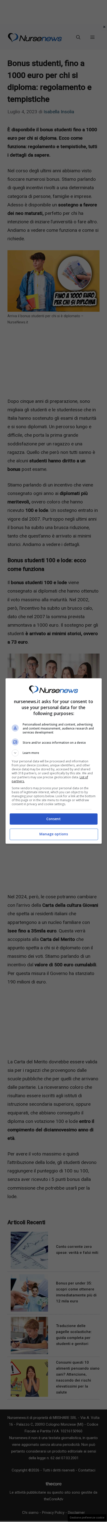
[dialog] (53, 761)
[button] (54, 752)
